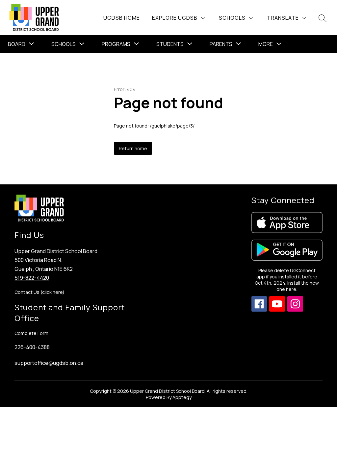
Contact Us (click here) (39, 292)
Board (16, 44)
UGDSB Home (121, 17)
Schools (63, 44)
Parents (221, 44)
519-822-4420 (31, 277)
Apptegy (182, 397)
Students (170, 44)
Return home (133, 148)
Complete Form (31, 333)
